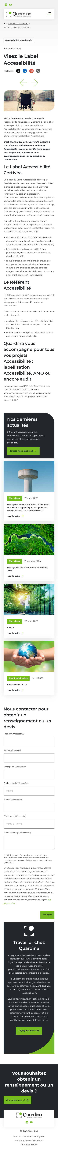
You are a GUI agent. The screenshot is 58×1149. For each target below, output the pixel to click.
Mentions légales (36, 1136)
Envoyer (47, 914)
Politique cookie (29, 1144)
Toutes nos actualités (21, 451)
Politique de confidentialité (29, 1140)
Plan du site (19, 1136)
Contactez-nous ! (15, 1100)
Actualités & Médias (18, 23)
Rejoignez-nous (27, 1030)
